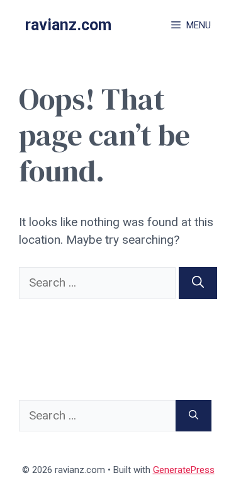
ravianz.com (68, 25)
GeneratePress (184, 470)
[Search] (198, 283)
